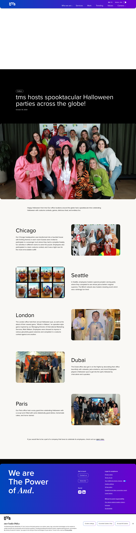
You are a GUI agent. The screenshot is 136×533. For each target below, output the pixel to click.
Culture (19, 91)
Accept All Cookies (122, 523)
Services (79, 5)
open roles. (100, 439)
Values (110, 5)
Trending (99, 5)
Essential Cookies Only (105, 523)
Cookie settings (109, 484)
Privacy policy (68, 530)
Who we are (66, 5)
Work (89, 5)
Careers (121, 5)
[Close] (133, 524)
